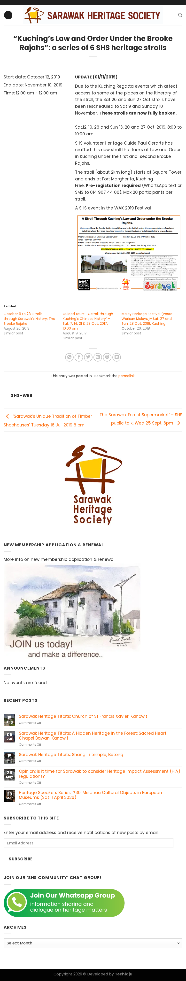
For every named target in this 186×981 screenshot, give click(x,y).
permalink (126, 375)
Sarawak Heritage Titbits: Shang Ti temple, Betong (71, 754)
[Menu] (8, 15)
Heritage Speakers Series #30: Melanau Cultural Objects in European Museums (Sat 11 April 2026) (90, 795)
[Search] (180, 15)
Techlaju (123, 974)
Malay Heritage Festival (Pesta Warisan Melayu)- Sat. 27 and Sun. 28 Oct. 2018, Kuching (147, 318)
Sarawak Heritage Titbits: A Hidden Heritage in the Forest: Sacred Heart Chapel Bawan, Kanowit (92, 736)
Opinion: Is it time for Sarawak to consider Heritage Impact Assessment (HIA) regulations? (99, 774)
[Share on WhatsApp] (69, 357)
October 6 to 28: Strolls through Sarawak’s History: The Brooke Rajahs (29, 318)
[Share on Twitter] (88, 357)
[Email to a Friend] (97, 357)
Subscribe (21, 859)
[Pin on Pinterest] (107, 357)
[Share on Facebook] (79, 357)
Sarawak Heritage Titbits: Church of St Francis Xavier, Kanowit (83, 716)
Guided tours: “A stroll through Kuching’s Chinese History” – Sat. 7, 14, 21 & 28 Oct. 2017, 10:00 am (88, 321)
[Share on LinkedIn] (116, 357)
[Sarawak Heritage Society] (93, 15)
